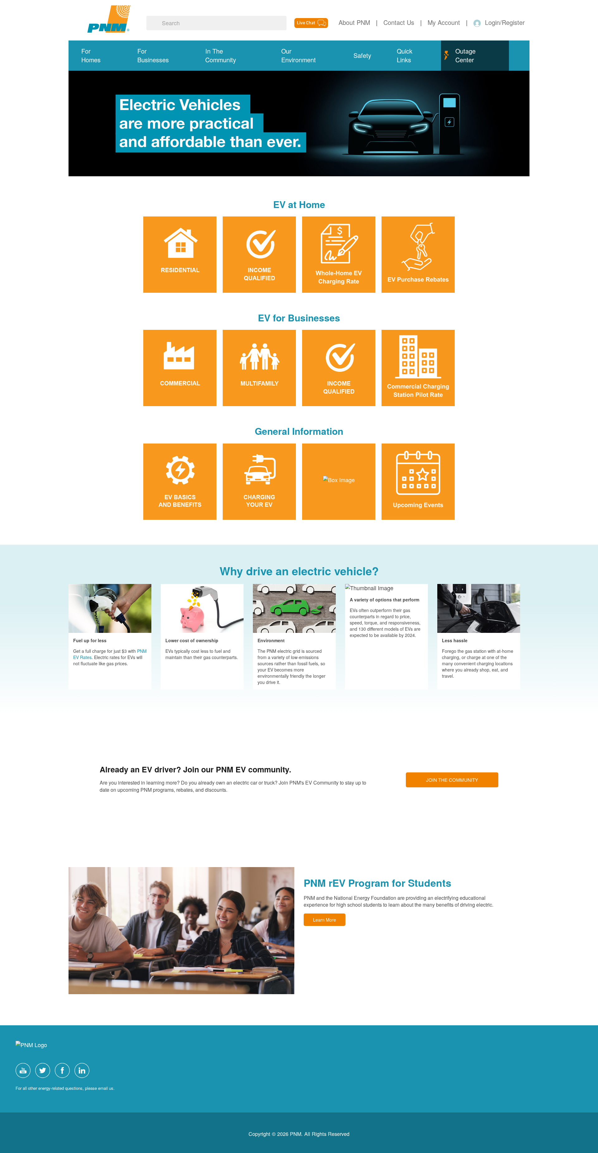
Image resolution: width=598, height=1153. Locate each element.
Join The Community (452, 779)
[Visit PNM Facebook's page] (64, 1069)
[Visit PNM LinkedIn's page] (83, 1069)
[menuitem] (97, 55)
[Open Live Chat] (311, 22)
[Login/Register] (478, 22)
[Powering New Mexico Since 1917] (109, 19)
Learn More (324, 920)
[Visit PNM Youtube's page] (25, 1069)
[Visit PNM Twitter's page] (44, 1069)
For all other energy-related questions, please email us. (65, 1088)
